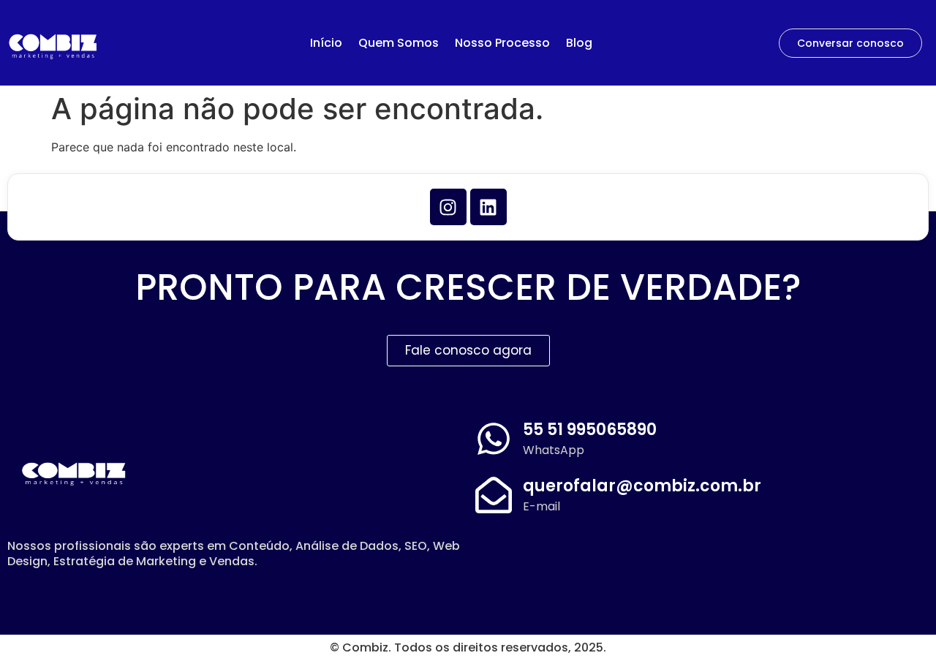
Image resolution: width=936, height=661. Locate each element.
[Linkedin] (488, 207)
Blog (579, 42)
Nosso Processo (502, 42)
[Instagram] (448, 207)
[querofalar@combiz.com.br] (493, 495)
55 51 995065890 (590, 429)
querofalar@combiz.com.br (642, 486)
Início (326, 42)
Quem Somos (398, 42)
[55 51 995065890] (493, 438)
